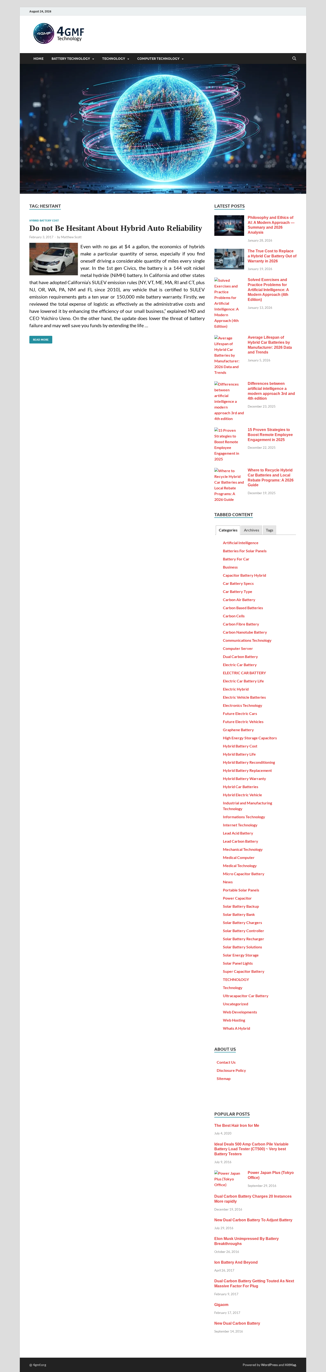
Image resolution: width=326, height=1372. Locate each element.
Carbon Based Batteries (243, 607)
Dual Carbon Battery (240, 656)
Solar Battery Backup (241, 906)
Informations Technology (244, 816)
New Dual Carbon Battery (237, 1323)
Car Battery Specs (238, 583)
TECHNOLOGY (113, 59)
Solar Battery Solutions (242, 947)
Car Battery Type (237, 591)
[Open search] (294, 58)
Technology (232, 987)
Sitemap (224, 1078)
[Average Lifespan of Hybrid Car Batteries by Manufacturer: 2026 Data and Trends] (229, 338)
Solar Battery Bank (239, 914)
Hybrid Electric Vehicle (242, 794)
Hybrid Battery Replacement (247, 770)
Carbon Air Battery (239, 599)
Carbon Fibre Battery (241, 624)
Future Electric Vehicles (243, 721)
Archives (251, 530)
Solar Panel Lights (238, 963)
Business (230, 567)
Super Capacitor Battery (243, 971)
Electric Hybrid (236, 689)
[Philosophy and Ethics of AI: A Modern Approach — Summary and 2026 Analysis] (229, 218)
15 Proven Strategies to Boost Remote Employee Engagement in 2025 (270, 435)
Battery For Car (236, 559)
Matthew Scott (71, 237)
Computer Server (238, 648)
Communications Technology (247, 640)
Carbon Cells (234, 616)
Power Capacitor (237, 898)
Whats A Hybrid (236, 1028)
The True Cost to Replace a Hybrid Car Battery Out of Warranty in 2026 (272, 256)
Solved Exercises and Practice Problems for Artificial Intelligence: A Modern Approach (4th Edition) (268, 290)
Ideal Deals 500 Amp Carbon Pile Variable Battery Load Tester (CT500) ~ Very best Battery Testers (251, 1149)
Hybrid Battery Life (239, 754)
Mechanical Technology (243, 849)
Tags (269, 530)
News (228, 882)
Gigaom (221, 1305)
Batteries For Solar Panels (245, 550)
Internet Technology (240, 825)
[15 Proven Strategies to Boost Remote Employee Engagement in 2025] (229, 430)
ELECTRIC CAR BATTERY (244, 672)
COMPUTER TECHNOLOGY (158, 59)
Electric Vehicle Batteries (244, 697)
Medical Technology (240, 865)
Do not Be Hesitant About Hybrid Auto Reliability (115, 228)
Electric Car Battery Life (243, 681)
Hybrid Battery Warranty (244, 778)
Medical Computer (239, 857)
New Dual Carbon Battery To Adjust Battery (253, 1220)
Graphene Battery (238, 729)
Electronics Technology (242, 705)
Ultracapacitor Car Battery (245, 995)
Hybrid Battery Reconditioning (249, 762)
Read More (39, 338)
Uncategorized (235, 1003)
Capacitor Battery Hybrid (244, 575)
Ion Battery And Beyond (236, 1262)
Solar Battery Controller (243, 930)
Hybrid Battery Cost (44, 220)
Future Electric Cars (240, 713)
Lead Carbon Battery (240, 841)
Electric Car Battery (240, 664)
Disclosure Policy (231, 1070)
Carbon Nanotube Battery (245, 632)
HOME (38, 59)
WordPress (269, 1365)
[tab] (228, 530)
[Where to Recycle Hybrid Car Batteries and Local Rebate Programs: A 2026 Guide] (229, 470)
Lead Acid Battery (238, 833)
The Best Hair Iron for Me (236, 1125)
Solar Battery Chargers (242, 922)
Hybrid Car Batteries (240, 786)
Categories (228, 530)
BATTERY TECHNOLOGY (71, 59)
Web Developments (240, 1012)
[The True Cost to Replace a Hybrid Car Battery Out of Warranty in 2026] (229, 251)
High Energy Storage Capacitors (250, 738)
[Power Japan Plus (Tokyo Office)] (229, 1173)
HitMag (290, 1365)
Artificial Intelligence (240, 542)
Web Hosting (234, 1020)
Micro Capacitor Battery (243, 873)
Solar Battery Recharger (243, 938)
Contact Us (226, 1062)
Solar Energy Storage (241, 955)
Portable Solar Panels (241, 890)
